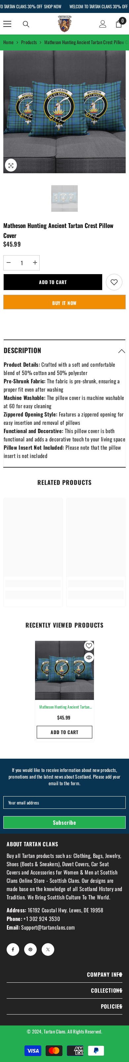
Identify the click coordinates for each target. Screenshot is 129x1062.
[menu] (7, 24)
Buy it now (64, 302)
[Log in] (103, 24)
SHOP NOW (52, 6)
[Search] (26, 24)
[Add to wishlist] (114, 282)
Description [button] (22, 350)
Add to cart (53, 281)
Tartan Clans (54, 1031)
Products (29, 41)
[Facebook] (13, 949)
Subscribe (64, 822)
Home (8, 41)
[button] (64, 350)
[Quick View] (89, 657)
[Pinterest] (30, 949)
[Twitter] (48, 949)
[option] (64, 111)
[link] (33, 583)
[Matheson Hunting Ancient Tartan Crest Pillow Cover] (64, 670)
